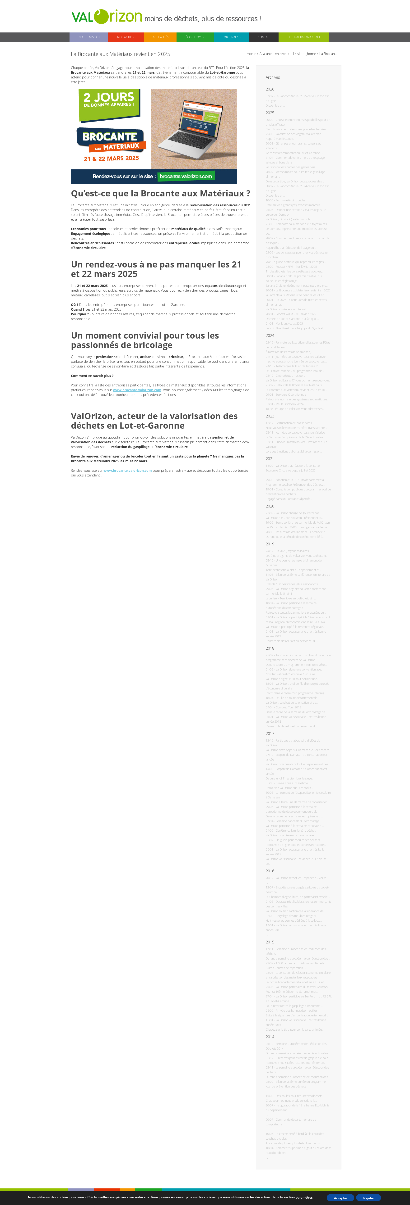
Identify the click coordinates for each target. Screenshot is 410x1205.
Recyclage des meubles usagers (296, 916)
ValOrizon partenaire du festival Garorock (302, 987)
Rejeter (368, 1198)
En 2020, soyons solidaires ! (293, 551)
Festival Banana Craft (304, 37)
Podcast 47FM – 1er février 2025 (296, 267)
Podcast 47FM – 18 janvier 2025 (296, 314)
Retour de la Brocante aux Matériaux (299, 385)
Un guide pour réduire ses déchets (298, 840)
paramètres (304, 1197)
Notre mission (90, 37)
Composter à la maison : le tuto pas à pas (301, 224)
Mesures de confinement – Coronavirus (300, 532)
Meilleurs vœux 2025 (289, 324)
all (292, 53)
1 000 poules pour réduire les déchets (300, 963)
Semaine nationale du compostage (297, 821)
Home (251, 53)
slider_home (306, 53)
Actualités (161, 37)
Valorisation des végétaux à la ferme (298, 134)
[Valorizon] (107, 16)
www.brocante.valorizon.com (137, 390)
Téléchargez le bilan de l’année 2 (297, 366)
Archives (281, 53)
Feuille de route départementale (296, 698)
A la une (266, 53)
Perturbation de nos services (294, 423)
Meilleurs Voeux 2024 (289, 404)
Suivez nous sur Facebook (292, 783)
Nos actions (126, 37)
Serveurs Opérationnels (291, 395)
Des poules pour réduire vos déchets (299, 1096)
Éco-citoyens (196, 37)
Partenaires (232, 37)
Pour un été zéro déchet (291, 200)
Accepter (340, 1198)
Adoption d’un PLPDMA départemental (300, 480)
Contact (264, 37)
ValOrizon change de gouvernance (297, 513)
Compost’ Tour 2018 (288, 707)
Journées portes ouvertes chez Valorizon (301, 357)
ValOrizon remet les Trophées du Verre (301, 878)
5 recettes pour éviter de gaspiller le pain (302, 1058)
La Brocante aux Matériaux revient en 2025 (303, 290)
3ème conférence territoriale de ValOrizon (303, 523)
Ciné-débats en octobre (290, 376)
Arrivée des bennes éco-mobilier (296, 1011)
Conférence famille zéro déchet (296, 831)
